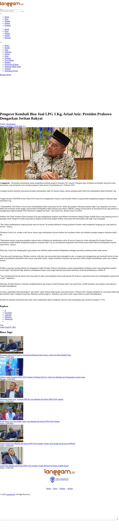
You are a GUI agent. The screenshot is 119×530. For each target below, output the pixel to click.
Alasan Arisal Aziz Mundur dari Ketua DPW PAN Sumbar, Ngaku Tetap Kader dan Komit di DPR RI (37, 444)
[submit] (23, 11)
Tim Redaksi (11, 124)
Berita (7, 17)
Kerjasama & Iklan (11, 64)
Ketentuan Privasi (11, 71)
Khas (6, 19)
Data (6, 50)
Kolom (7, 23)
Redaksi (8, 62)
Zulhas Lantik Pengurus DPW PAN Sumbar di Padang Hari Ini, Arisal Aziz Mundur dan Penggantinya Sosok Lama (42, 377)
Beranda (3, 75)
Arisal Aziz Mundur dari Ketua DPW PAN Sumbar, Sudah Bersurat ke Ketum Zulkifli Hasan (34, 466)
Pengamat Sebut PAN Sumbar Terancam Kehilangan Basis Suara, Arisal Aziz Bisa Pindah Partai (35, 355)
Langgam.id (10, 494)
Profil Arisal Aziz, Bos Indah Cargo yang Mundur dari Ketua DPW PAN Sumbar (30, 421)
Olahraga (8, 52)
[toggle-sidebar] (1, 13)
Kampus (8, 25)
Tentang (8, 69)
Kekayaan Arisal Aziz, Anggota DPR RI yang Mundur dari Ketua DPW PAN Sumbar (31, 399)
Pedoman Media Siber (13, 67)
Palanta (7, 21)
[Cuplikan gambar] (11, 353)
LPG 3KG (12, 327)
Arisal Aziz (4, 327)
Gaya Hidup (9, 60)
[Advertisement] (59, 525)
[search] (1, 42)
